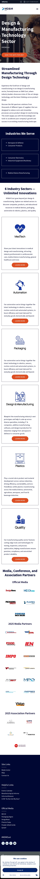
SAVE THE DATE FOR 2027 (14, 55)
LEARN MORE (20, 265)
